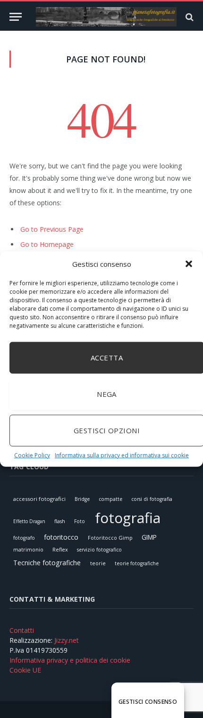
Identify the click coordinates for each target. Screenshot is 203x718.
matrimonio (28, 549)
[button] (189, 264)
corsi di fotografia (151, 499)
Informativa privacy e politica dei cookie (69, 660)
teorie (98, 563)
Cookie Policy (32, 455)
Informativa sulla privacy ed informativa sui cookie (122, 455)
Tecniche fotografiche (47, 562)
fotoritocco (61, 537)
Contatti (21, 630)
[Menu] (15, 16)
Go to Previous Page (52, 229)
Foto (79, 521)
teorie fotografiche (137, 563)
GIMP (149, 537)
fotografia (128, 517)
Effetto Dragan (29, 521)
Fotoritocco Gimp (110, 537)
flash (59, 521)
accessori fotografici (39, 498)
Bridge (82, 499)
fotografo (24, 537)
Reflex (60, 549)
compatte (110, 499)
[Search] (189, 16)
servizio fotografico (99, 549)
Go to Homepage (47, 244)
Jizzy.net (66, 640)
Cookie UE (25, 669)
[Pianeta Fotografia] (106, 16)
